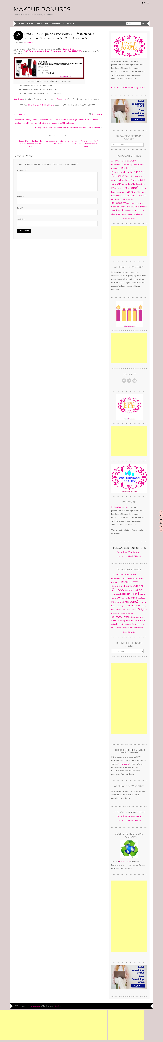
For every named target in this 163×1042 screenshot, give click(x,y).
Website (21, 219)
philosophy (118, 202)
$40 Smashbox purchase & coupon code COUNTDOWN (53, 51)
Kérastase (140, 184)
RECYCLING (124, 861)
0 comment (97, 114)
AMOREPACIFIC (123, 161)
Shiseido (115, 206)
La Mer (125, 188)
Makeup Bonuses (41, 9)
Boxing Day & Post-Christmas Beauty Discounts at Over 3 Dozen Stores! (67, 127)
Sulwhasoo (127, 210)
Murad (134, 196)
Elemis (136, 176)
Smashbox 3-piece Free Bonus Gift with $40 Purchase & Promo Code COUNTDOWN (59, 36)
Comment (22, 170)
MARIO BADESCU (124, 195)
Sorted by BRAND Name (129, 552)
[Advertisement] (129, 241)
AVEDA (132, 161)
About (70, 23)
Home (21, 23)
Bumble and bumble (122, 172)
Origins (142, 195)
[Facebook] (161, 512)
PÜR (128, 203)
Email (20, 208)
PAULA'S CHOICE (117, 199)
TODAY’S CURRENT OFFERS (41, 105)
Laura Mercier (134, 191)
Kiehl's (132, 183)
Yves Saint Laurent (135, 214)
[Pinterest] (161, 515)
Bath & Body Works (130, 165)
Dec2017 (18, 37)
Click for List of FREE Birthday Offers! (128, 87)
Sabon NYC (139, 203)
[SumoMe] (161, 530)
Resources (42, 23)
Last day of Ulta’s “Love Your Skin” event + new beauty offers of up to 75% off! (85, 143)
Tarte (134, 210)
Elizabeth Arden (128, 180)
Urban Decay (122, 214)
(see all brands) (129, 218)
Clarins (139, 172)
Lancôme (136, 188)
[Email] (161, 519)
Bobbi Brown (130, 168)
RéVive (132, 203)
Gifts (29, 23)
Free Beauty (57, 23)
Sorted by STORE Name (129, 556)
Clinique (117, 176)
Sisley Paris (125, 206)
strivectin (119, 210)
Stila (113, 210)
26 (18, 33)
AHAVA (114, 161)
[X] (161, 526)
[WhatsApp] (161, 523)
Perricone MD (128, 199)
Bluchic (57, 1006)
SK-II (133, 206)
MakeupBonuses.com (120, 507)
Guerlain (125, 184)
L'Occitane (116, 188)
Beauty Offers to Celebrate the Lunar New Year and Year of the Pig (31, 143)
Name (20, 196)
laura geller (121, 192)
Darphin (129, 176)
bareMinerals (117, 164)
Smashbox (28, 42)
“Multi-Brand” (124, 764)
